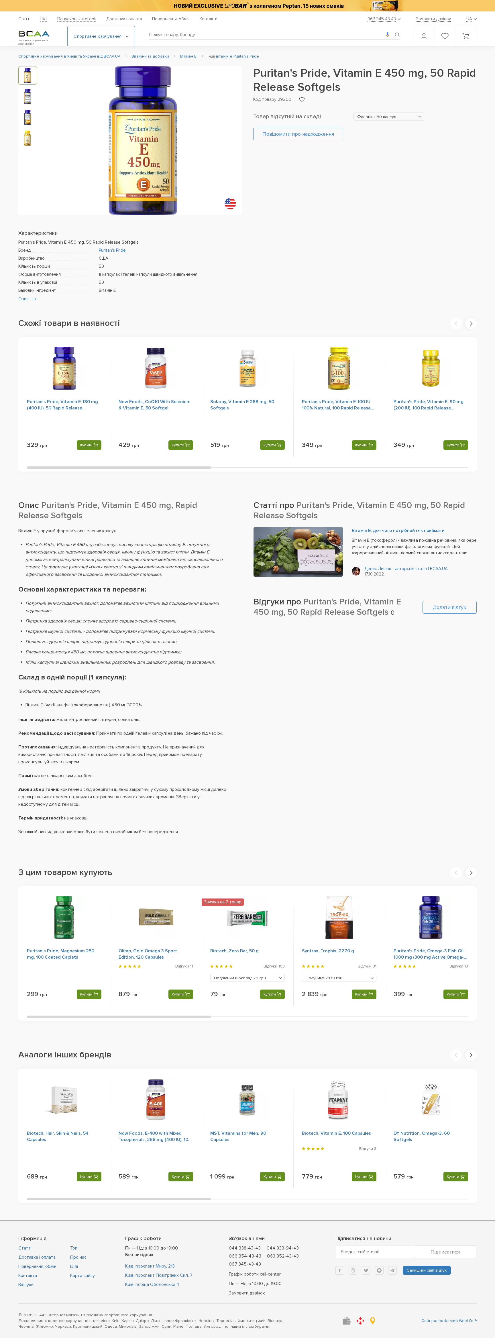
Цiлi (43, 18)
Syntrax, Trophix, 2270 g (328, 951)
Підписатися (445, 1252)
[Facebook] (339, 1270)
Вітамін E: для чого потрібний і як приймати (398, 530)
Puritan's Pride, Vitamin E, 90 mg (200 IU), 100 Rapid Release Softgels (428, 408)
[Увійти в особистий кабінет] (424, 36)
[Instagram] (353, 1270)
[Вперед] (471, 323)
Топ (73, 1248)
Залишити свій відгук (427, 1270)
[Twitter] (366, 1270)
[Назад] (456, 323)
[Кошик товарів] (466, 36)
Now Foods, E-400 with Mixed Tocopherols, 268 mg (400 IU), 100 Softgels (155, 1139)
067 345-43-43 (245, 1264)
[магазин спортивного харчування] (38, 34)
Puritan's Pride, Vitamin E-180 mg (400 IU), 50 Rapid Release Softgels (62, 408)
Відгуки (26, 1285)
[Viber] (379, 1270)
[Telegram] (392, 1270)
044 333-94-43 (283, 1248)
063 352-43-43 (283, 1256)
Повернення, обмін (171, 18)
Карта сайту (82, 1275)
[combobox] (388, 117)
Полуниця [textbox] (324, 978)
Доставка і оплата (124, 18)
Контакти (208, 18)
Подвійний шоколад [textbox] (240, 978)
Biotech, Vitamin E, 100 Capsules (336, 1133)
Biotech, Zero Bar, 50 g (234, 951)
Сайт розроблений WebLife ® (449, 1320)
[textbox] (389, 117)
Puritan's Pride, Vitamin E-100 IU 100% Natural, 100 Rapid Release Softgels (336, 408)
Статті (24, 18)
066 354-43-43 (245, 1256)
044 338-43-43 (245, 1248)
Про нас (78, 1257)
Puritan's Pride (112, 250)
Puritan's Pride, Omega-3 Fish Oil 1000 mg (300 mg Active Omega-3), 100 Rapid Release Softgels (429, 957)
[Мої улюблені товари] (445, 36)
